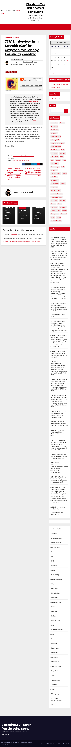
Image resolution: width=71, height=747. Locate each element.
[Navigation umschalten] (36, 26)
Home (41, 743)
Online (56, 99)
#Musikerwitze (55, 620)
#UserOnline (66, 743)
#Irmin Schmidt (24, 65)
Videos (59, 217)
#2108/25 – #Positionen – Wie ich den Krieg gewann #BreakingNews (58, 479)
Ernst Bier (62, 153)
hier (34, 120)
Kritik (62, 167)
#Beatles (62, 123)
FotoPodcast (54, 156)
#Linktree (58, 743)
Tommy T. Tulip (18, 60)
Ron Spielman (55, 214)
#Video (52, 689)
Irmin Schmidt (33, 101)
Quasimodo (62, 207)
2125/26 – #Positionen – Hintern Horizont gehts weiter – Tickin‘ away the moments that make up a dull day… (58, 241)
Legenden (54, 170)
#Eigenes (53, 552)
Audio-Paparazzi (56, 146)
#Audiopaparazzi (56, 538)
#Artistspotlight (55, 529)
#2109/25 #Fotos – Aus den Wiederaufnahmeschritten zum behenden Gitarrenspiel (59, 466)
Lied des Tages (55, 173)
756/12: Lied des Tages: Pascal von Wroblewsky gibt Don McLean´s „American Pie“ (32, 172)
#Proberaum (54, 648)
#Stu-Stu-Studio (55, 666)
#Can (35, 62)
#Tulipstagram (55, 680)
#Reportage (54, 652)
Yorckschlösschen (56, 220)
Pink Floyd (54, 200)
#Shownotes (54, 662)
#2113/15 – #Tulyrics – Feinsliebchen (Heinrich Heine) (58, 423)
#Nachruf (53, 625)
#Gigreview (54, 588)
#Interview (16, 37)
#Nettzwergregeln (56, 630)
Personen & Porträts (57, 193)
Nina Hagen (54, 187)
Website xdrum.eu (56, 85)
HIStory (53, 705)
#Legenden (54, 611)
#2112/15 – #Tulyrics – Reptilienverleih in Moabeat (57, 432)
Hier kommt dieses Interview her (23, 156)
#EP (51, 556)
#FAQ (52, 561)
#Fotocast (53, 565)
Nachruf (63, 183)
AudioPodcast (55, 150)
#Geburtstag (54, 575)
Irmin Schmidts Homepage (20, 160)
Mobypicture (54, 180)
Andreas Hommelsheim (57, 143)
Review (64, 210)
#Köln (32, 65)
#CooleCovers (55, 547)
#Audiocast (8, 37)
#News (52, 634)
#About (47, 743)
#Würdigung (54, 694)
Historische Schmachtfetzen (56, 699)
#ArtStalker (54, 123)
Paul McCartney (55, 190)
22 (67, 61)
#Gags (52, 570)
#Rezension (54, 657)
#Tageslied (54, 671)
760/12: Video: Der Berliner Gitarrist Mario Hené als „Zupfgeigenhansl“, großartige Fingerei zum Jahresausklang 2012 (15, 174)
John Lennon (55, 163)
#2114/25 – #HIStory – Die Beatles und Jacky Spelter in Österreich (57, 413)
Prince (59, 204)
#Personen (54, 639)
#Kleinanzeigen (55, 602)
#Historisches (55, 593)
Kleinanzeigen (55, 167)
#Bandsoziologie (55, 543)
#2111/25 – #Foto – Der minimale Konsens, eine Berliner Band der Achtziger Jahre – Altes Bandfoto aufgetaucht (58, 444)
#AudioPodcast (28, 62)
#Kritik (52, 607)
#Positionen (54, 643)
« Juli (52, 73)
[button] (68, 27)
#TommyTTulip (55, 140)
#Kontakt (52, 743)
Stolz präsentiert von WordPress (10, 742)
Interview (58, 160)
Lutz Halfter (54, 177)
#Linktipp (53, 616)
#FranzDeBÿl (54, 129)
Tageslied (64, 214)
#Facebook (54, 126)
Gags (61, 156)
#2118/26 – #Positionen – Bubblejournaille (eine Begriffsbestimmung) (58, 353)
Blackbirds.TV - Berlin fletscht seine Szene (35, 8)
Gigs (52, 160)
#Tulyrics (53, 685)
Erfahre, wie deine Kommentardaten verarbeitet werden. (21, 241)
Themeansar (4, 744)
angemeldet (13, 235)
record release (55, 210)
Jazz (64, 160)
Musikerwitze (55, 183)
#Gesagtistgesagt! (56, 579)
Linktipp (64, 173)
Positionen (62, 200)
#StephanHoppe (56, 136)
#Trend (52, 675)
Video (53, 217)
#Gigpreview (54, 584)
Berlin (62, 150)
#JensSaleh (54, 133)
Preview (53, 204)
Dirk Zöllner (54, 153)
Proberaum (54, 207)
